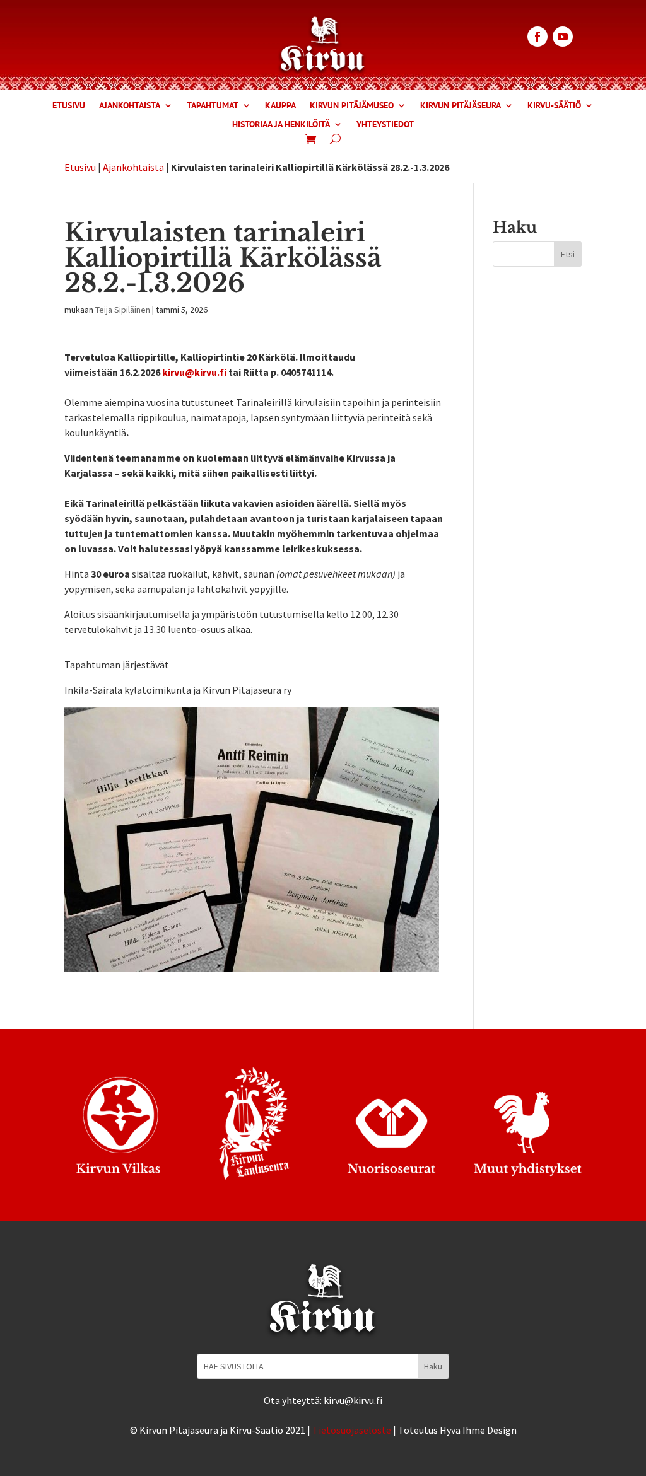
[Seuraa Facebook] (537, 36)
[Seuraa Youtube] (563, 36)
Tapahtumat (212, 106)
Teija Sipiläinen (122, 309)
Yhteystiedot (385, 125)
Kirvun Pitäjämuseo (352, 106)
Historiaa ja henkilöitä (281, 125)
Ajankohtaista (129, 106)
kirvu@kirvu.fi (194, 372)
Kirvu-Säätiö (554, 106)
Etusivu (68, 106)
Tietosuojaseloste (351, 1430)
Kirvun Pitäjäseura (460, 106)
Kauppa (280, 106)
